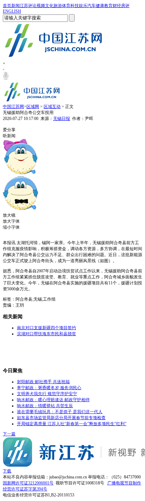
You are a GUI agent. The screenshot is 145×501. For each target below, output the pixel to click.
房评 (125, 5)
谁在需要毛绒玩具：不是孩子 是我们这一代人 (59, 411)
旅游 (57, 5)
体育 (66, 5)
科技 (74, 5)
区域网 (32, 106)
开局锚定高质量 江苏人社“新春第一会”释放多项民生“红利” (71, 423)
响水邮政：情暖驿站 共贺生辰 (45, 405)
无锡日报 (61, 118)
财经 (117, 5)
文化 (49, 5)
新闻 (15, 5)
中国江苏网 (13, 106)
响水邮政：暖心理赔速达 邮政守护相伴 (53, 399)
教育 (108, 5)
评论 (32, 5)
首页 (7, 5)
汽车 (91, 5)
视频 (41, 5)
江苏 (24, 5)
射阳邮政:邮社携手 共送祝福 (43, 381)
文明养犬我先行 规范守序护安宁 (47, 393)
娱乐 (83, 5)
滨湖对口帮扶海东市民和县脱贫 (46, 333)
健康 (100, 5)
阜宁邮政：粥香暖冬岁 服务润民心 (49, 387)
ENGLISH (12, 11)
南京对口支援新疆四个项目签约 (46, 327)
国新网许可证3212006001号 (28, 483)
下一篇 (9, 433)
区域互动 (52, 106)
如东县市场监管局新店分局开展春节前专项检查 (61, 417)
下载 (7, 471)
